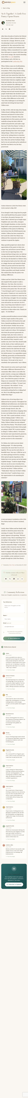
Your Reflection (7, 602)
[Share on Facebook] (2, 29)
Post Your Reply (11, 670)
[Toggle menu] (24, 2)
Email (7, 623)
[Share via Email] (22, 578)
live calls (11, 57)
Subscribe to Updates (15, 884)
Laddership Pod (17, 61)
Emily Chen (11, 20)
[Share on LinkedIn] (9, 29)
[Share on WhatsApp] (18, 578)
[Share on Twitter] (6, 29)
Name (5, 615)
